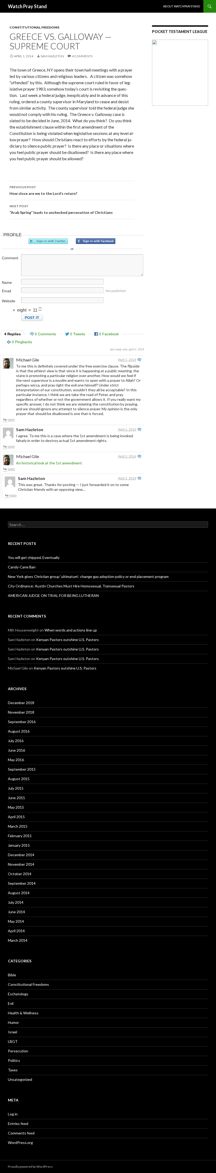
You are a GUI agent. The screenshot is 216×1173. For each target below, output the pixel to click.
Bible (12, 975)
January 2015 (19, 845)
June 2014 (16, 912)
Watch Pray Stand (27, 6)
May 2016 (16, 759)
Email (6, 291)
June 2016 (16, 750)
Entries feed (18, 1123)
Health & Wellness (23, 1013)
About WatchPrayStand (181, 6)
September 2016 (22, 721)
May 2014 (16, 921)
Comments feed (21, 1133)
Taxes (13, 1070)
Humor (13, 1022)
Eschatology (18, 994)
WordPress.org (20, 1142)
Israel (12, 1032)
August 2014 (19, 893)
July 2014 (15, 902)
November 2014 (21, 864)
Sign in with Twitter (48, 241)
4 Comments (82, 56)
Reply (11, 420)
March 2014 (17, 940)
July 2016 (15, 740)
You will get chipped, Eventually (34, 557)
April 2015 (16, 816)
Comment (10, 258)
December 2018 (21, 702)
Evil (10, 1003)
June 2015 (16, 797)
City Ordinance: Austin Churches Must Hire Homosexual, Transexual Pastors (71, 586)
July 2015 (15, 788)
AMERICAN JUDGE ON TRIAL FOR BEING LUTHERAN (53, 595)
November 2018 (21, 712)
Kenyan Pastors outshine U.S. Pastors (67, 639)
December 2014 (21, 854)
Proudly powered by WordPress (30, 1167)
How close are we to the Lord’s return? (43, 190)
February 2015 (20, 835)
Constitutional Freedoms (34, 27)
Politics (14, 1060)
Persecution (18, 1051)
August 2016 (19, 731)
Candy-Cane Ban (22, 567)
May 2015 (16, 807)
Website (8, 301)
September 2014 (22, 883)
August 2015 (19, 778)
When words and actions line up (71, 630)
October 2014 (19, 873)
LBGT (13, 1041)
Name (7, 282)
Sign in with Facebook (95, 241)
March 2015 (17, 826)
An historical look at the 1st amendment (49, 463)
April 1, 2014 (127, 360)
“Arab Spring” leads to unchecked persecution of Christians (61, 209)
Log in (13, 1114)
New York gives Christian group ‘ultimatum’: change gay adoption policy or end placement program (88, 576)
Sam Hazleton (52, 56)
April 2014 (16, 931)
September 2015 (22, 769)
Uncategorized (20, 1079)
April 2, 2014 (127, 456)
